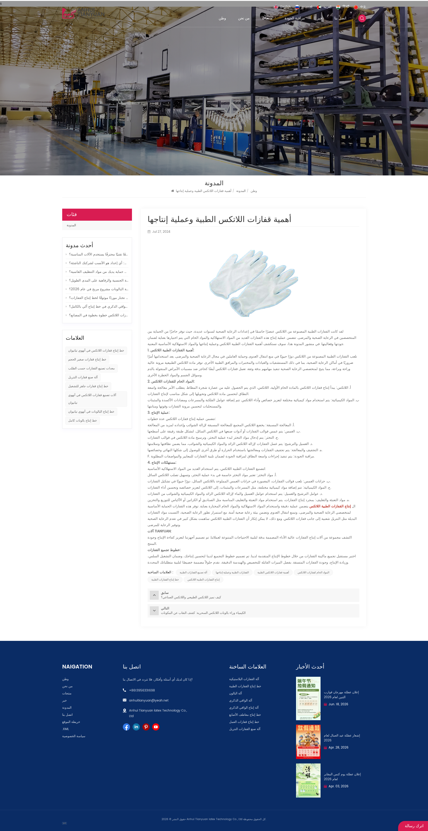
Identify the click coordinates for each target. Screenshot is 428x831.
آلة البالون (235, 693)
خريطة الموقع (71, 722)
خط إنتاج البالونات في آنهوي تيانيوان (91, 411)
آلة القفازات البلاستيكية (244, 679)
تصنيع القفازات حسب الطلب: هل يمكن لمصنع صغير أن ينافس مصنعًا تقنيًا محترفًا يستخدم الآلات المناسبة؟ (98, 254)
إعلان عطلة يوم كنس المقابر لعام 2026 (342, 777)
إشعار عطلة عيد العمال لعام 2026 (342, 738)
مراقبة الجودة (295, 18)
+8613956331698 (142, 690)
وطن (222, 18)
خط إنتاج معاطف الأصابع (245, 714)
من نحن (244, 18)
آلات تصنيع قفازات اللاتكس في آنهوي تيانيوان (92, 399)
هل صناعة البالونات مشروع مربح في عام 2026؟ (98, 289)
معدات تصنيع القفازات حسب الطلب (91, 368)
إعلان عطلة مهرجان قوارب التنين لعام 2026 (341, 695)
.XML (65, 729)
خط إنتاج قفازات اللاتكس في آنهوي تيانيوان (96, 350)
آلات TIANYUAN (159, 531)
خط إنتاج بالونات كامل (82, 420)
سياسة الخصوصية (73, 736)
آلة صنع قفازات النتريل (83, 377)
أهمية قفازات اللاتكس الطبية (273, 572)
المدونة (71, 225)
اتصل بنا (340, 18)
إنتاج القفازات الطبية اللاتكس (203, 579)
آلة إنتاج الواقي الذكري (244, 707)
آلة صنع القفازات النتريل (244, 729)
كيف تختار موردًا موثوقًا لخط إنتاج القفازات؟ (98, 298)
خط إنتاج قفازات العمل (244, 722)
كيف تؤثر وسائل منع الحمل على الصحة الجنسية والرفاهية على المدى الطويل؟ (98, 280)
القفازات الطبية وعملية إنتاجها (232, 572)
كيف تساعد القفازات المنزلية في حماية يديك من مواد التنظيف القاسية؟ (98, 272)
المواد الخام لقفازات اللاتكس (313, 572)
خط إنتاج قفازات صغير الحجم (87, 359)
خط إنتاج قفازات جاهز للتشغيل (88, 386)
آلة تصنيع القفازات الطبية (193, 572)
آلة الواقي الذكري (240, 700)
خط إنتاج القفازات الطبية (165, 579)
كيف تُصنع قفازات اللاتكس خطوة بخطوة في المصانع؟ (98, 315)
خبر (319, 18)
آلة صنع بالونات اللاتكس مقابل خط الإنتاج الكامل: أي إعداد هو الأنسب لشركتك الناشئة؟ (98, 263)
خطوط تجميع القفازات (164, 550)
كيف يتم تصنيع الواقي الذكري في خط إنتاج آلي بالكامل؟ (98, 306)
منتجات (267, 18)
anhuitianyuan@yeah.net (149, 700)
